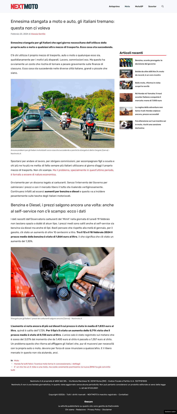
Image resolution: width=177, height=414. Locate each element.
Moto (127, 6)
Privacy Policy (94, 409)
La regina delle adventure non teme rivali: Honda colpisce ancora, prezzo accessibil (149, 110)
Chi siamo (69, 409)
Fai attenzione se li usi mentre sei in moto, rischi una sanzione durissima (150, 124)
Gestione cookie (170, 412)
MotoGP (139, 6)
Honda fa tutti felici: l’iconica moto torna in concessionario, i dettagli (47, 364)
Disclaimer (107, 409)
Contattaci (123, 394)
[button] (162, 6)
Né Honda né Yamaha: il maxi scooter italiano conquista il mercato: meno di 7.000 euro (148, 97)
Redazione (81, 409)
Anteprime (114, 6)
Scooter (152, 6)
